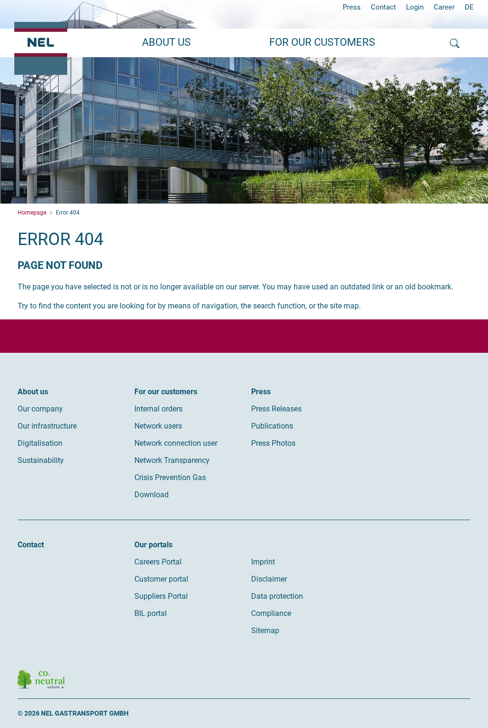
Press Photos (273, 443)
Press (352, 7)
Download (151, 494)
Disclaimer (269, 579)
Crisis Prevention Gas (170, 477)
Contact (383, 7)
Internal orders (158, 408)
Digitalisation (40, 443)
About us (33, 391)
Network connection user (175, 443)
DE (469, 7)
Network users (158, 426)
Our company (40, 408)
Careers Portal (158, 561)
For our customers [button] (322, 42)
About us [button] (166, 42)
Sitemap (265, 630)
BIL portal (150, 613)
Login (415, 7)
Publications (272, 426)
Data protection (277, 596)
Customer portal (161, 579)
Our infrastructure (47, 426)
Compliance (271, 613)
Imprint (263, 561)
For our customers (165, 391)
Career (444, 7)
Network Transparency (172, 460)
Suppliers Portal (161, 596)
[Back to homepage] (40, 48)
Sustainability (41, 460)
